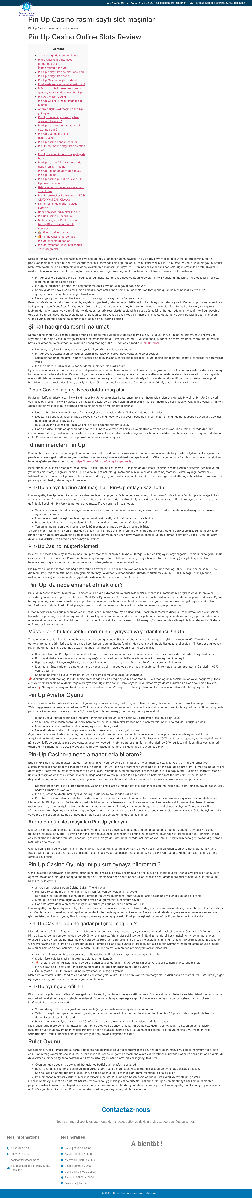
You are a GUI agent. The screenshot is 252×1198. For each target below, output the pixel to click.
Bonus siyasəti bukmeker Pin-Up (59, 212)
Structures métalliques (191, 9)
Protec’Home (65, 9)
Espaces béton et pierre (119, 9)
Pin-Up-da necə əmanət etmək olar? (61, 84)
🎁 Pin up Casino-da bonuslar (57, 236)
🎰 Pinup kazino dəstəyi (53, 232)
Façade (238, 9)
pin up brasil (151, 343)
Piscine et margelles (155, 9)
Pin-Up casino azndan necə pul (58, 142)
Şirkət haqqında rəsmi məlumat (58, 55)
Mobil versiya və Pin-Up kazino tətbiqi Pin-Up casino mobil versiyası (58, 224)
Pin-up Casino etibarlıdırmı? (56, 216)
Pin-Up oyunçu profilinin (53, 133)
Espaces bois (88, 9)
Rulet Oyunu (46, 137)
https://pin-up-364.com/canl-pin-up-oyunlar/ (104, 461)
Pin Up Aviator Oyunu (52, 96)
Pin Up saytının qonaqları (54, 240)
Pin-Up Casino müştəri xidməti (58, 80)
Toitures (221, 9)
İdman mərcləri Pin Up (52, 67)
